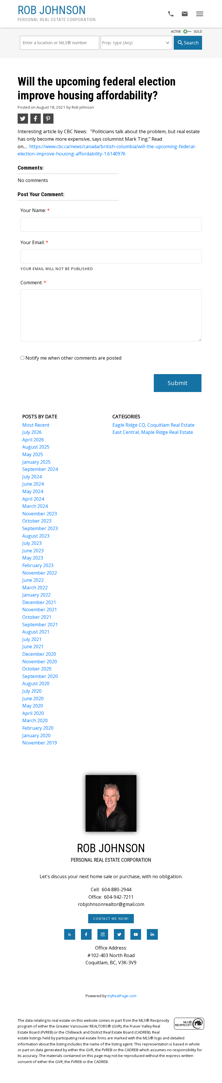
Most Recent (35, 425)
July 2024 (32, 476)
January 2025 (36, 462)
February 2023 (37, 565)
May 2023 (32, 558)
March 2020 (35, 720)
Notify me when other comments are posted (72, 358)
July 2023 (32, 543)
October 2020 (36, 669)
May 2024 (32, 491)
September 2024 (40, 469)
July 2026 (32, 432)
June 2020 (33, 698)
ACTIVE (176, 31)
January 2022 (36, 595)
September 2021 (40, 624)
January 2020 (36, 735)
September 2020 (40, 676)
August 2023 (35, 536)
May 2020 (32, 706)
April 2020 (33, 713)
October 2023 (36, 521)
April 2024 (33, 499)
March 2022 (35, 587)
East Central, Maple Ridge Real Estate (152, 432)
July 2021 (32, 639)
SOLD (198, 31)
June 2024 (33, 484)
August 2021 (35, 632)
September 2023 (40, 528)
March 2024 (35, 506)
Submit (178, 383)
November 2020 (39, 661)
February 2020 (37, 728)
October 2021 (36, 617)
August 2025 (35, 447)
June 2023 (33, 550)
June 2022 (33, 580)
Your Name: (34, 210)
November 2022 (39, 573)
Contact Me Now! (111, 919)
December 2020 (39, 654)
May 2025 (32, 454)
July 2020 (32, 691)
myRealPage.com (121, 995)
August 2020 (35, 683)
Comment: (32, 282)
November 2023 (39, 513)
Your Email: (33, 242)
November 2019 (39, 743)
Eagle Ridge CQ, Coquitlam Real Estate (153, 425)
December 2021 (39, 602)
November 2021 (39, 609)
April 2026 (33, 439)
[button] (111, 918)
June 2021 (33, 646)
